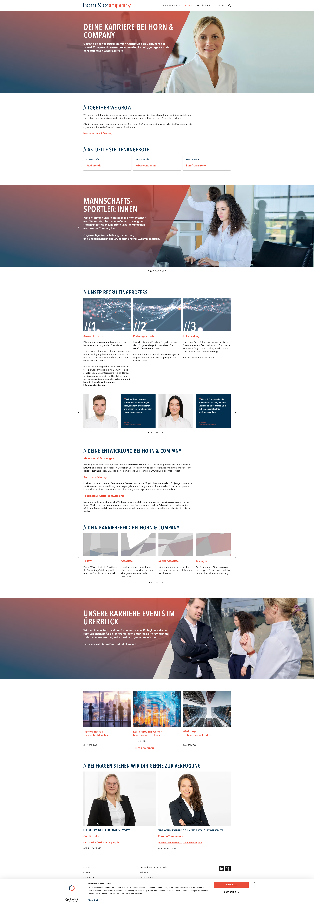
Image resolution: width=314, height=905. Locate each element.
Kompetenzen (170, 5)
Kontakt (87, 867)
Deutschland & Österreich (153, 867)
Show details (93, 900)
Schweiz (144, 872)
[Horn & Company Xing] (228, 868)
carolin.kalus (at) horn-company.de (101, 842)
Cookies (87, 872)
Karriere (189, 5)
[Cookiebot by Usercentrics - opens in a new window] (72, 900)
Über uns (219, 5)
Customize (230, 892)
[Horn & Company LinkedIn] (221, 868)
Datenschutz (89, 877)
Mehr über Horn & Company (98, 133)
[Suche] (229, 5)
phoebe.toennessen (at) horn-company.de (180, 842)
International (146, 877)
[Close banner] (254, 882)
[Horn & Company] (107, 5)
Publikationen (204, 5)
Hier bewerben (144, 748)
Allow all (231, 885)
